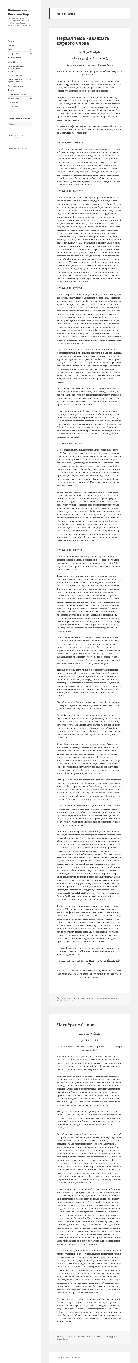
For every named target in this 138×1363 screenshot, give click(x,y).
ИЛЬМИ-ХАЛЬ (13, 107)
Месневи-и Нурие (15, 58)
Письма (11, 41)
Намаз (72, 1001)
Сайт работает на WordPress (68, 1358)
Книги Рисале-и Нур (110, 998)
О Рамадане (13, 102)
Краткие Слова (14, 98)
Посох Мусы (13, 62)
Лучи (10, 49)
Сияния (11, 45)
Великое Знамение (15, 75)
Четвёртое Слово (75, 1025)
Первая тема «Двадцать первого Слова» (83, 40)
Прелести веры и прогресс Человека (15, 80)
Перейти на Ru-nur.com (17, 148)
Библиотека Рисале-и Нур (18, 12)
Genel (82, 998)
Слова (10, 37)
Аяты (99, 998)
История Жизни (14, 53)
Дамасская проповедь (17, 94)
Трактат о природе (15, 90)
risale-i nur (92, 998)
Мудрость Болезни (15, 86)
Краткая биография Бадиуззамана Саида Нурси (16, 68)
